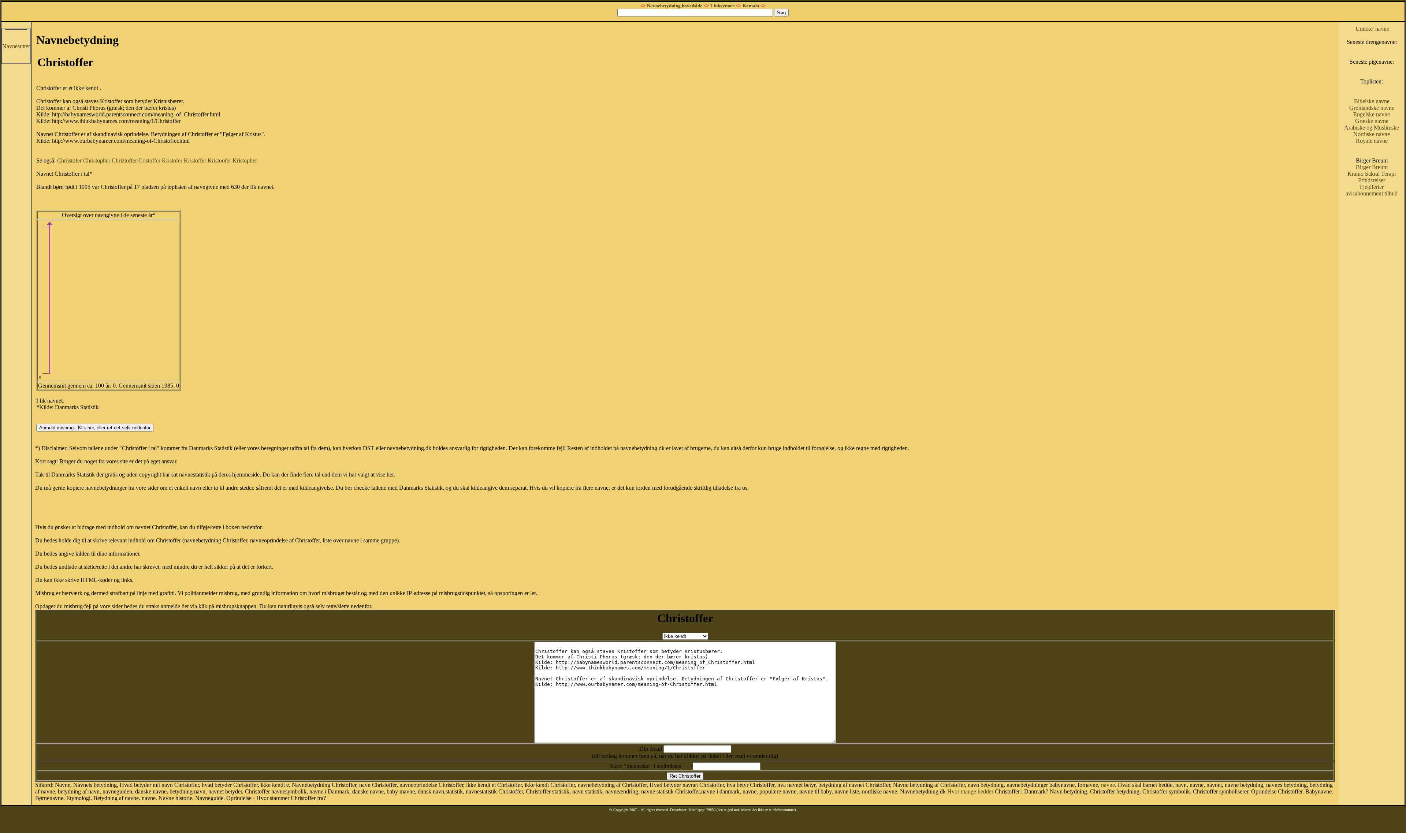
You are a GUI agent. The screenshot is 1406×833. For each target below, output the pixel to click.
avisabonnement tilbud (1372, 193)
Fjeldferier (1372, 187)
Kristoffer (195, 160)
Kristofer (172, 160)
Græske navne (1371, 121)
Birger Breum (1372, 167)
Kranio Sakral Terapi (1371, 174)
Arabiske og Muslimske (1371, 127)
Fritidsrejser (1371, 180)
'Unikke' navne (1371, 29)
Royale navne (1372, 141)
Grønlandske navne (1371, 108)
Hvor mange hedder (970, 791)
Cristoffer (149, 160)
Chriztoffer (124, 160)
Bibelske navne (1372, 101)
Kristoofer (219, 160)
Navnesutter (16, 46)
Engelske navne (1371, 114)
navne (1108, 785)
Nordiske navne (1371, 134)
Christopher (96, 160)
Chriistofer (69, 160)
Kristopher (245, 160)
